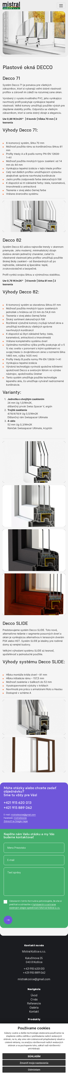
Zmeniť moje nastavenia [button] (34, 1062)
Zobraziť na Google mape (16, 821)
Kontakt (34, 1011)
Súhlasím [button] (34, 1056)
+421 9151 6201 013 (34, 968)
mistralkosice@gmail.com (23, 814)
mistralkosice (20, 817)
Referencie (34, 1003)
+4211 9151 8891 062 (34, 972)
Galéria (34, 1007)
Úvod (34, 995)
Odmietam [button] (34, 1069)
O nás (34, 999)
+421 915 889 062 (18, 808)
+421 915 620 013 (17, 803)
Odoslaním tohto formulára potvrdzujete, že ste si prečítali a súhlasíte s (35, 904)
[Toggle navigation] (61, 6)
